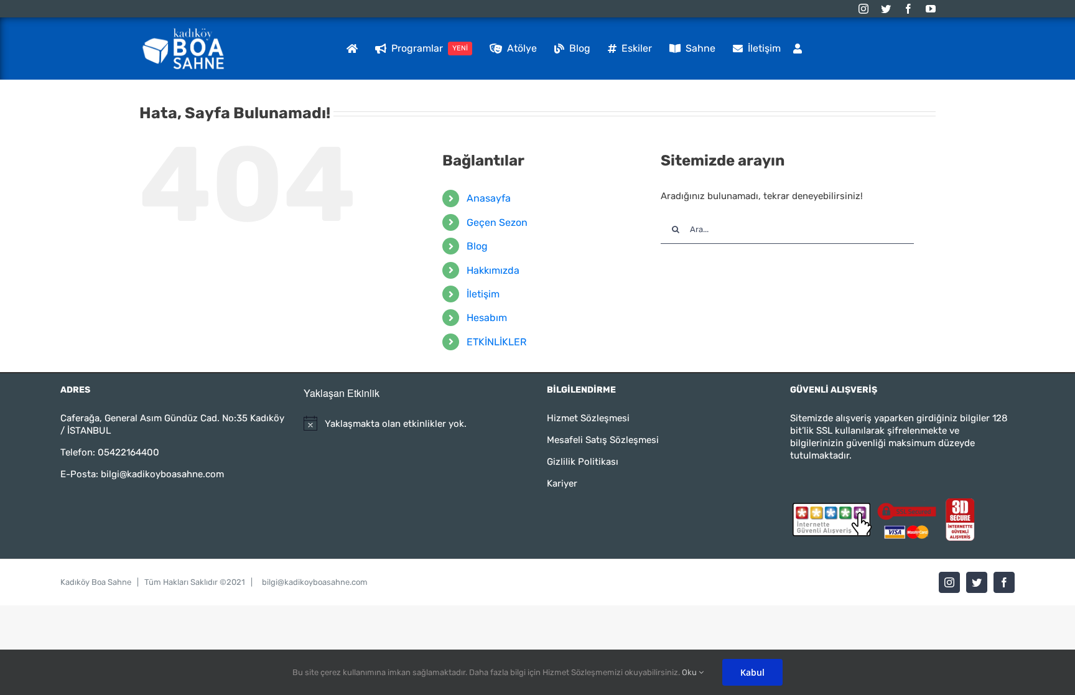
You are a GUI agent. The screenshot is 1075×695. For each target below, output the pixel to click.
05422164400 (128, 452)
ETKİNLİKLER (496, 342)
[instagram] (863, 9)
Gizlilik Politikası (582, 461)
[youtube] (931, 9)
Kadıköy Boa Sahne (95, 582)
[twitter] (886, 9)
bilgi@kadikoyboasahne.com (162, 474)
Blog (477, 246)
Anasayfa (489, 198)
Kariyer (562, 483)
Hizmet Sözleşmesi (588, 418)
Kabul (752, 672)
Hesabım (487, 318)
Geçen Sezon (497, 222)
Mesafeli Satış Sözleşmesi (603, 439)
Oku (690, 672)
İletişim (483, 294)
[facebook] (908, 9)
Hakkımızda (493, 270)
